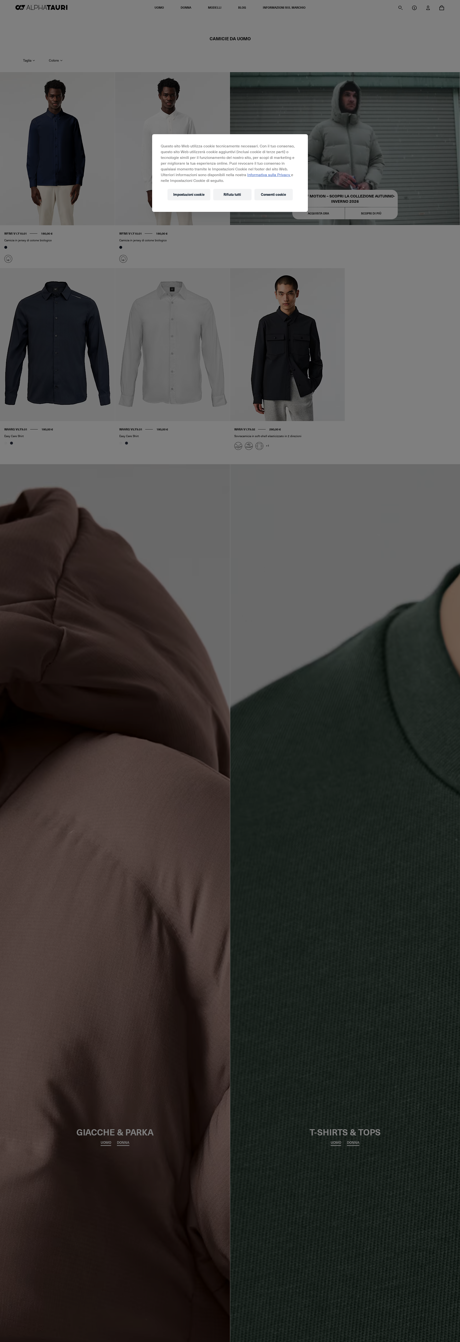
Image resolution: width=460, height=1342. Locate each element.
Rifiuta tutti (232, 194)
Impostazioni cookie (189, 194)
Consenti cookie (273, 194)
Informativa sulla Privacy (269, 174)
